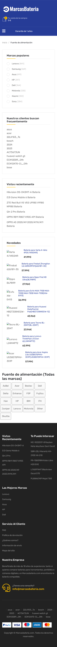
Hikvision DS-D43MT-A (13, 445)
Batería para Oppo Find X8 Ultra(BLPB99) (34, 278)
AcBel (6, 386)
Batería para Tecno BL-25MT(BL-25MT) (34, 324)
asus (9, 129)
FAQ (4, 530)
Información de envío (12, 545)
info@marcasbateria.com (28, 589)
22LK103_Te (13, 137)
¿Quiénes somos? (10, 540)
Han (6, 401)
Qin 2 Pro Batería (16, 211)
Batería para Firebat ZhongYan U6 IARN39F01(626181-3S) (36, 264)
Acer (17, 386)
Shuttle (6, 416)
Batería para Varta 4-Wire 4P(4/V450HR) (35, 251)
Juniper (6, 408)
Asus (14, 74)
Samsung (16, 69)
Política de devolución (12, 535)
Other (40, 408)
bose (9, 167)
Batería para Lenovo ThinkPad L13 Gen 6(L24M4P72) (31, 338)
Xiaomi (15, 96)
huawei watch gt (16, 156)
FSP (28, 393)
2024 (9, 144)
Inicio (4, 42)
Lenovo (15, 63)
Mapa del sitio (8, 550)
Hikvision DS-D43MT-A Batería (23, 192)
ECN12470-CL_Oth (17, 163)
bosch (10, 140)
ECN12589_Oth (15, 159)
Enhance (17, 393)
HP (13, 80)
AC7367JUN (13, 152)
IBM (28, 401)
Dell (13, 85)
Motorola (16, 90)
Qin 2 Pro (6, 456)
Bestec (28, 386)
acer (9, 133)
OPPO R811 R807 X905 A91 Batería (25, 217)
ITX (40, 401)
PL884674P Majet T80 (41, 478)
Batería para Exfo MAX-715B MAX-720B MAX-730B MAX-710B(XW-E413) (34, 293)
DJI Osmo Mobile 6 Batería (21, 197)
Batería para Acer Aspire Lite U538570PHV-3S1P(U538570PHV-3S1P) (37, 355)
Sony (14, 101)
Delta (5, 393)
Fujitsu (40, 393)
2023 (9, 148)
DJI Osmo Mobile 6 (10, 450)
